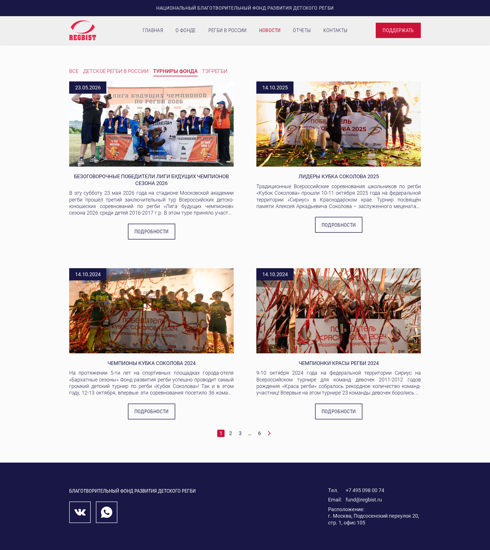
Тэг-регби (214, 71)
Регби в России (227, 30)
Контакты (335, 30)
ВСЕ (74, 71)
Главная (153, 30)
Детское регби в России (116, 71)
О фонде (186, 30)
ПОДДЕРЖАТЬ (398, 30)
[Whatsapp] (106, 512)
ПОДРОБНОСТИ (151, 231)
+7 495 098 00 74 (365, 490)
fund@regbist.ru (364, 500)
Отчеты (302, 30)
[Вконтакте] (80, 512)
